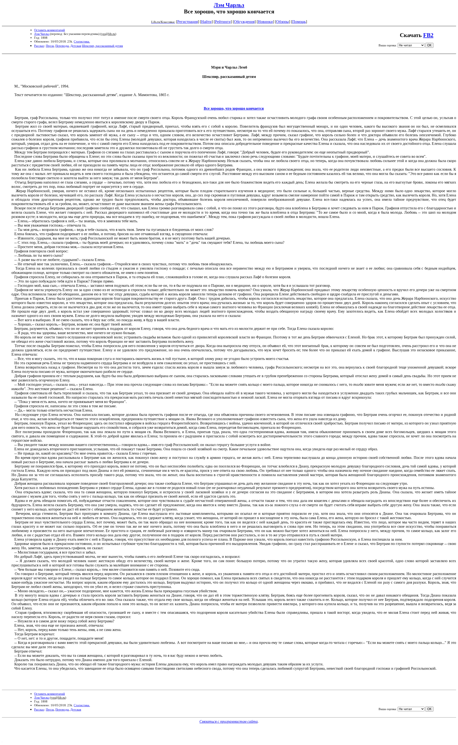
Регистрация (187, 22)
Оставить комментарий (49, 30)
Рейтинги (223, 22)
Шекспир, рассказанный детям (102, 46)
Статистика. (82, 41)
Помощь (299, 22)
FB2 (428, 35)
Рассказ (39, 46)
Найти (206, 22)
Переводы (62, 46)
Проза (50, 46)
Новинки (265, 22)
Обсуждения (244, 22)
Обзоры (282, 22)
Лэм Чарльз (229, 5)
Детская (75, 46)
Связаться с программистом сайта (228, 721)
